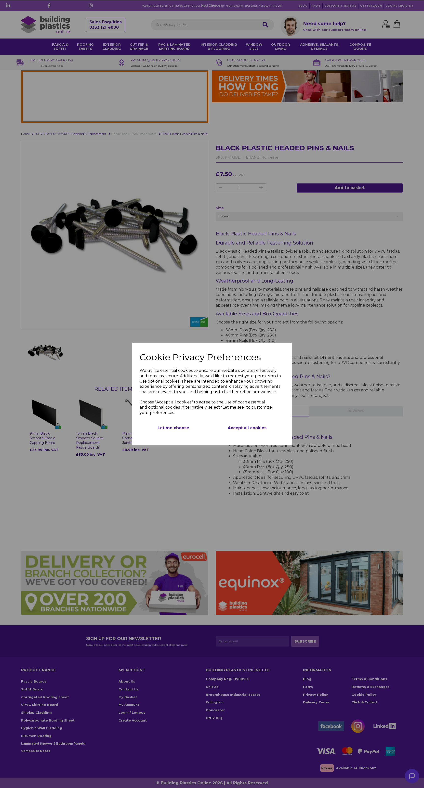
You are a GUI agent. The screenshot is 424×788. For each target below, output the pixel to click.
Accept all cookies (247, 428)
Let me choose (173, 428)
